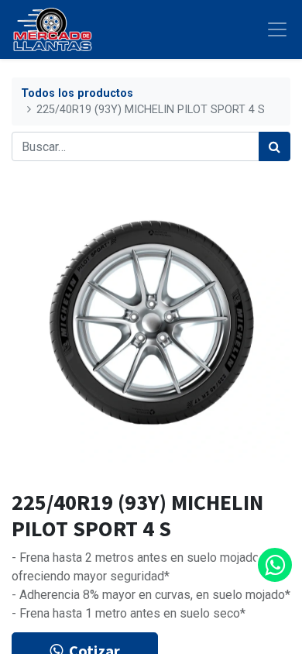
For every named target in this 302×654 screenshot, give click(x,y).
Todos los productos (77, 93)
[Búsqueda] (274, 146)
